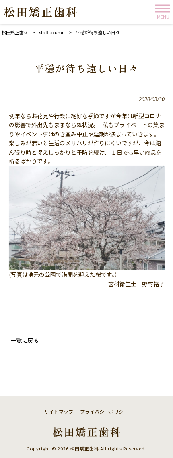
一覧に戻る (24, 340)
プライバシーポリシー (104, 411)
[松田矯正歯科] (40, 12)
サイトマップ (58, 411)
